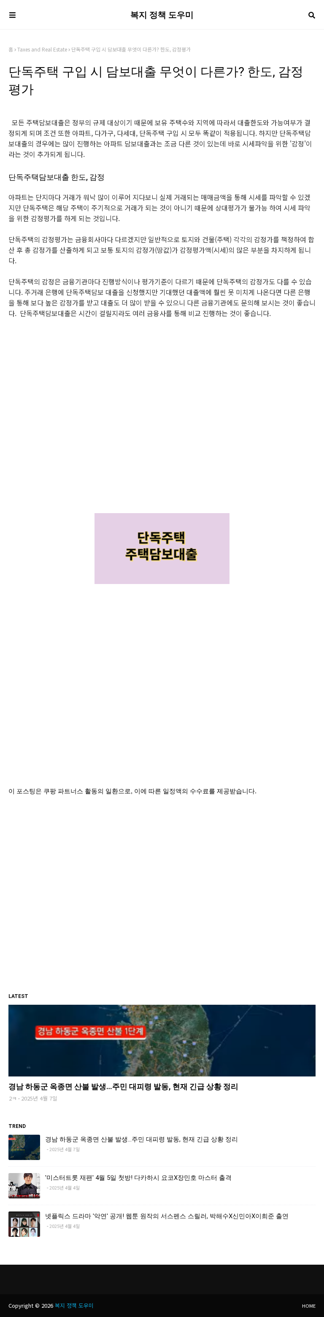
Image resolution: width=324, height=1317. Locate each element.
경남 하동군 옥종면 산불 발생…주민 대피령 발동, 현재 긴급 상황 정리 (123, 1086)
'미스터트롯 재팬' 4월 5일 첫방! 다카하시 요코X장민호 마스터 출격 (138, 1178)
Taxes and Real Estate (42, 49)
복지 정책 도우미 (162, 15)
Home (309, 1305)
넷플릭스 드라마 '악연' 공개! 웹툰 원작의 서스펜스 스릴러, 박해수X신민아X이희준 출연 (167, 1216)
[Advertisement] (162, 421)
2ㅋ (13, 1098)
